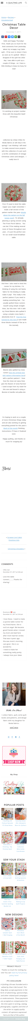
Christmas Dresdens (16, 549)
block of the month (11, 428)
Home (3, 17)
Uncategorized (7, 20)
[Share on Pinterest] (6, 37)
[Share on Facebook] (2, 37)
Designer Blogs (20, 1019)
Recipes (11, 17)
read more (14, 727)
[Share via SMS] (12, 37)
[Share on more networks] (19, 37)
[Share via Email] (15, 37)
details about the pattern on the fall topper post (14, 215)
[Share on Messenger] (9, 37)
